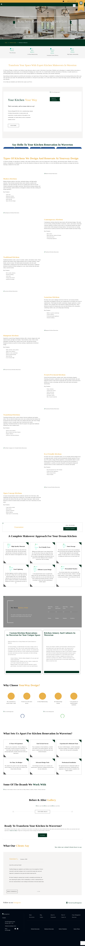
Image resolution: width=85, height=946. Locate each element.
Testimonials (53, 917)
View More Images (42, 811)
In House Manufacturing (42, 701)
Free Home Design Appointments (22, 720)
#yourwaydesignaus (75, 903)
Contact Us (63, 917)
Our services (31, 917)
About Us (53, 914)
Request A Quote (81, 7)
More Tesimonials (12, 891)
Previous (12, 811)
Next (71, 811)
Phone (6, 928)
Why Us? (63, 914)
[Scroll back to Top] (83, 939)
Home (6, 42)
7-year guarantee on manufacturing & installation (74, 703)
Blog (41, 914)
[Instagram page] (17, 928)
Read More (13, 125)
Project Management (76, 914)
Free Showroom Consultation (62, 720)
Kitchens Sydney (13, 42)
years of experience (58, 111)
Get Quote (42, 835)
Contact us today (13, 830)
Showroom (74, 917)
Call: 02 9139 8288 (71, 1)
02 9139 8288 (7, 930)
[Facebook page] (15, 928)
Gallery (41, 917)
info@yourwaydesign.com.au (10, 925)
